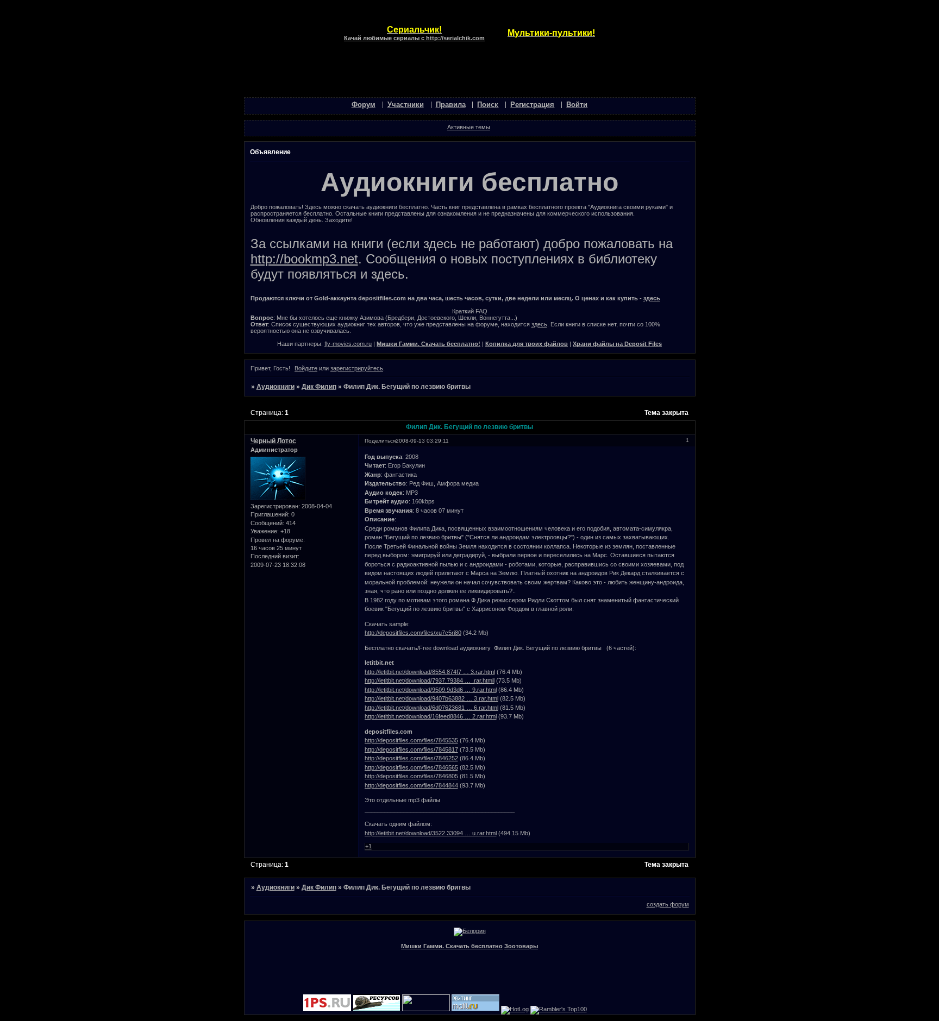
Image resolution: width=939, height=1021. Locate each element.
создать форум (668, 904)
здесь (651, 298)
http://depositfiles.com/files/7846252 (411, 758)
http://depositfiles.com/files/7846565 (411, 767)
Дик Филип (319, 386)
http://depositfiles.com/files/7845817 (411, 749)
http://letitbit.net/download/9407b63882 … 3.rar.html (431, 698)
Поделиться (380, 441)
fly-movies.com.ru (348, 344)
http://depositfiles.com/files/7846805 (411, 776)
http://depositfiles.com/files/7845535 (411, 740)
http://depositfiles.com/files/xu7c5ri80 (413, 632)
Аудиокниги (275, 386)
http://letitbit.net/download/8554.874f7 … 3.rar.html (430, 672)
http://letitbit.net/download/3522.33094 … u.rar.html (431, 833)
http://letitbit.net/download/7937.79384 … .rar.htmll (429, 680)
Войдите (306, 368)
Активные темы (468, 127)
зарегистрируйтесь (356, 368)
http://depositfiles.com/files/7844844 (411, 785)
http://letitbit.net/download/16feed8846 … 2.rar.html (431, 716)
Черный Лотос (273, 441)
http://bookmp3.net (304, 258)
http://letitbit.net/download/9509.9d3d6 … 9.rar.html (431, 689)
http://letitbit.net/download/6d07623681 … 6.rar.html (431, 707)
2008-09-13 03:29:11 (422, 441)
